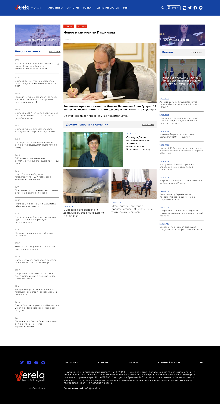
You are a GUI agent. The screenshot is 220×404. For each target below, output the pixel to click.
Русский (82, 26)
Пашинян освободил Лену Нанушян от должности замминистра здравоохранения (36, 324)
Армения (73, 7)
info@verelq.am (36, 388)
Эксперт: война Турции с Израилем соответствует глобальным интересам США (36, 83)
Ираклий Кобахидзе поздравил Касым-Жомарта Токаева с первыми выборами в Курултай (181, 151)
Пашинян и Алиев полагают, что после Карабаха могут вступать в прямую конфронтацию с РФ (36, 99)
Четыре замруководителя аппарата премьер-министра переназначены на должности (36, 292)
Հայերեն (69, 26)
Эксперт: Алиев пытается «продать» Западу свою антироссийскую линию (35, 130)
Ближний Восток (108, 7)
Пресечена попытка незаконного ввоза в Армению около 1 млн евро (36, 191)
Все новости (54, 52)
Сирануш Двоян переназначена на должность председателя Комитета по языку (36, 145)
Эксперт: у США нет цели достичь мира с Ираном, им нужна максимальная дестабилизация (36, 115)
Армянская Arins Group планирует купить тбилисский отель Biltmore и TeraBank (179, 104)
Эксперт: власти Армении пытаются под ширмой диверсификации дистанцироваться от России (37, 66)
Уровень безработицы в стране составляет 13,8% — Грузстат (177, 135)
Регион (87, 7)
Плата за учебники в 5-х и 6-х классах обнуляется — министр (35, 205)
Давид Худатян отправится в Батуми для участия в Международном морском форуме (37, 308)
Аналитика (55, 7)
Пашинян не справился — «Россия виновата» (34, 234)
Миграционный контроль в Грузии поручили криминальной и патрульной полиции (181, 213)
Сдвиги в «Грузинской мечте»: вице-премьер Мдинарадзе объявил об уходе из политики (179, 120)
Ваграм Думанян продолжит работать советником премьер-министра (35, 261)
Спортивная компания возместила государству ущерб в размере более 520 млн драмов (35, 276)
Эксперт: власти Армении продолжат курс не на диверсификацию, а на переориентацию (35, 219)
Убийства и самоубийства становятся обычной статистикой (35, 247)
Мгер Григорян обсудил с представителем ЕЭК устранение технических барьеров (33, 177)
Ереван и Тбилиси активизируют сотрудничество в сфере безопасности (181, 228)
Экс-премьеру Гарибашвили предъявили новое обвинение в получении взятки (177, 197)
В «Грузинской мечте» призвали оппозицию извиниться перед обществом (177, 167)
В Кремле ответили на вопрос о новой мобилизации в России (181, 181)
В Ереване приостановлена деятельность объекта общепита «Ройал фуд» (37, 161)
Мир (125, 7)
